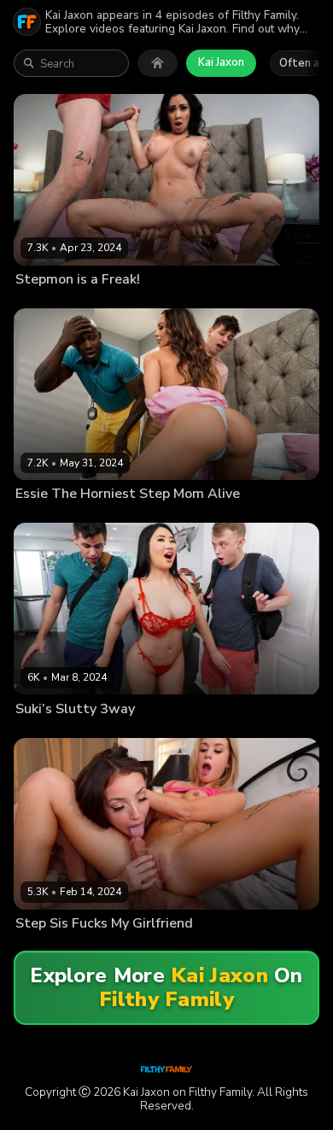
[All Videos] (157, 63)
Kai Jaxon (221, 62)
